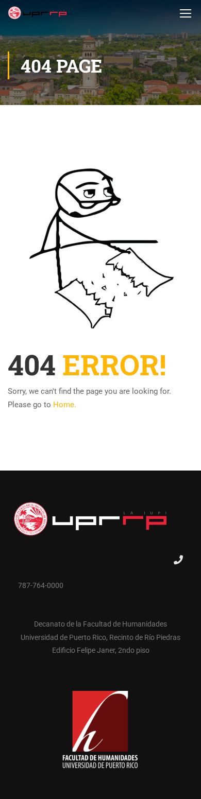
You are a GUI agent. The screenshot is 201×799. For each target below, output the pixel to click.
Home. (64, 404)
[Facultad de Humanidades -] (37, 15)
